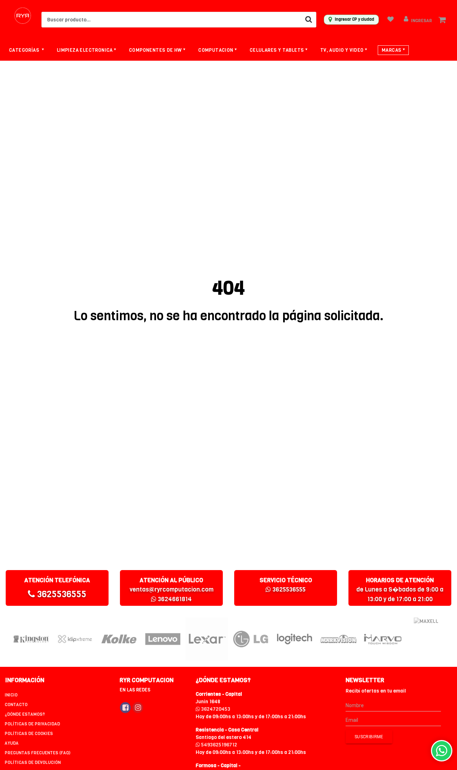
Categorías (24, 50)
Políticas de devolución (33, 762)
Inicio (11, 695)
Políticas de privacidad (32, 724)
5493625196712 (218, 744)
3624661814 (174, 599)
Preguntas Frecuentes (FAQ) (37, 753)
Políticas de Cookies (29, 733)
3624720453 (215, 709)
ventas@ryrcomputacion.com (172, 589)
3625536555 (60, 594)
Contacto (16, 705)
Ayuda (12, 743)
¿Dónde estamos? (25, 714)
